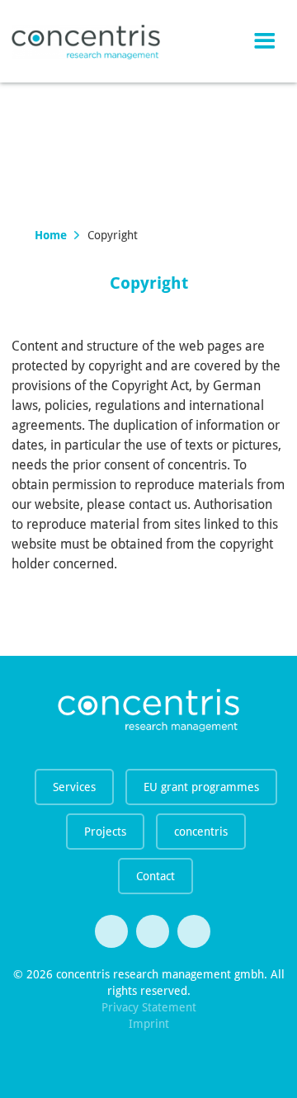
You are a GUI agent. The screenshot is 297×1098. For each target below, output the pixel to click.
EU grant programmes (201, 787)
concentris (201, 831)
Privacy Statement (148, 1007)
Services (74, 787)
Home (51, 235)
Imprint (149, 1023)
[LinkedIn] (193, 931)
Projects (105, 831)
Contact (155, 876)
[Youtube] (152, 931)
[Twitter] (111, 931)
